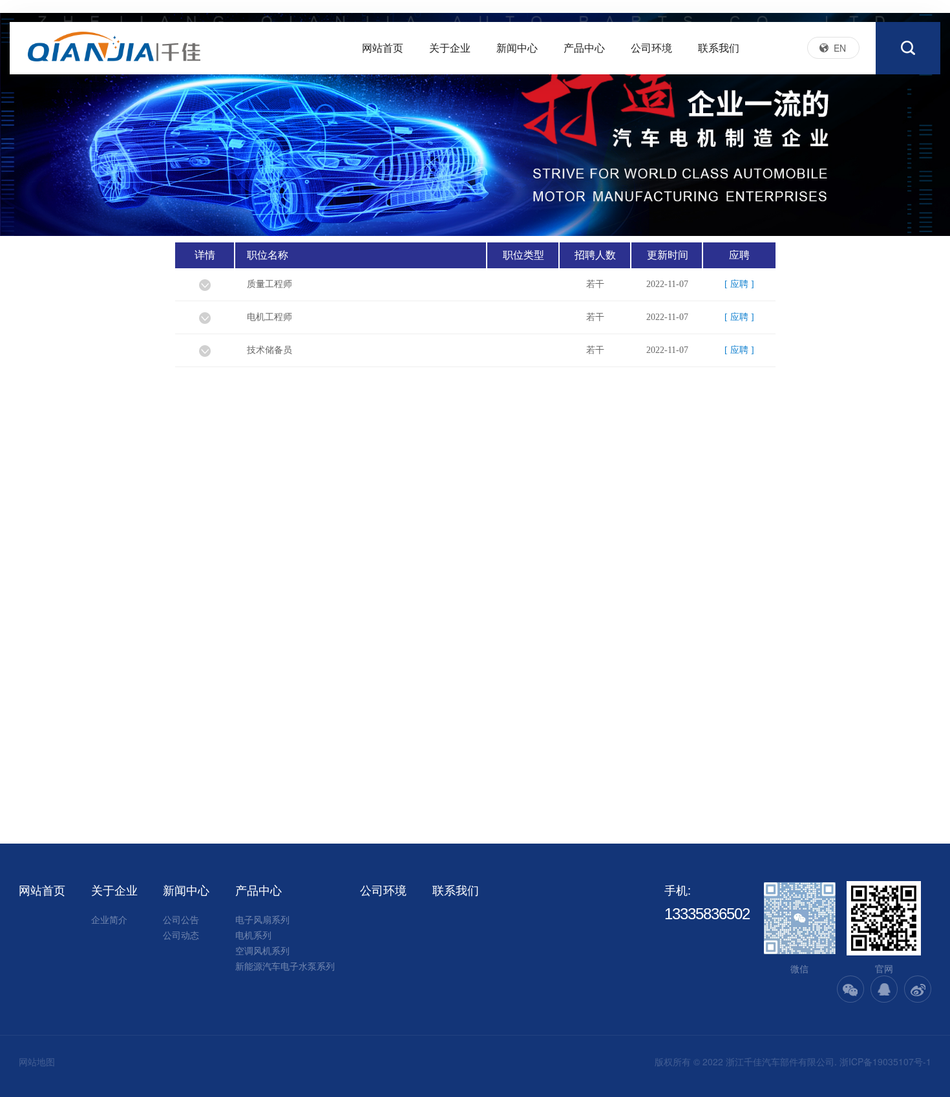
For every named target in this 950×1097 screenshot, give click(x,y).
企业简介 (109, 919)
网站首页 (382, 47)
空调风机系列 (262, 950)
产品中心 (584, 47)
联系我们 (718, 47)
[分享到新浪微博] (917, 989)
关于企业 (449, 47)
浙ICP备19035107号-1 (885, 1061)
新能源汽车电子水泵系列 (285, 965)
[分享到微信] (850, 989)
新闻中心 (517, 47)
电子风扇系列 (262, 919)
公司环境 (651, 47)
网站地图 (37, 1061)
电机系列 (253, 934)
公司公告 (181, 919)
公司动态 (181, 934)
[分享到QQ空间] (884, 989)
